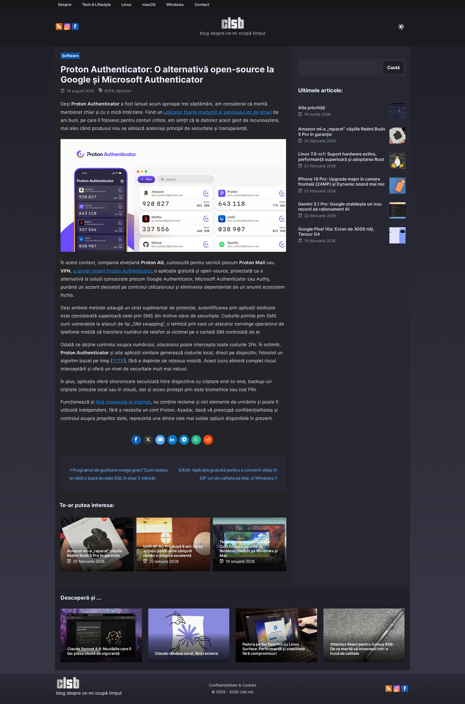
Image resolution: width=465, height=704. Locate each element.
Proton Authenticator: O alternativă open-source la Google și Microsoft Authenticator (167, 74)
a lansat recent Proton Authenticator (112, 271)
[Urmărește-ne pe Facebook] (75, 26)
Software (70, 55)
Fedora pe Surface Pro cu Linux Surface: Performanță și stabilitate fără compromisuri (273, 649)
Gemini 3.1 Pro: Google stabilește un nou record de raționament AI (340, 206)
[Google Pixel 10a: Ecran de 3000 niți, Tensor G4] (397, 235)
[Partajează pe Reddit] (208, 440)
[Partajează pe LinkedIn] (172, 440)
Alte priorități (311, 107)
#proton (123, 90)
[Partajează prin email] (160, 440)
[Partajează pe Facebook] (136, 440)
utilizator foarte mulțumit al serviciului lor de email (218, 112)
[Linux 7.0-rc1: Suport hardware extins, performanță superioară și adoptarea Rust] (397, 160)
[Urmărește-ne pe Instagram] (67, 26)
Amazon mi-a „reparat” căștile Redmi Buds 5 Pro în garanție (94, 553)
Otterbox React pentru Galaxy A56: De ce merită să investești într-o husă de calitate (362, 649)
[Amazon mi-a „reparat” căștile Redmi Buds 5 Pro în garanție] (397, 135)
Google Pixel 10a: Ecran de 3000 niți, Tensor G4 (336, 231)
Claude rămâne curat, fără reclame (186, 653)
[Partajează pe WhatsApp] (196, 440)
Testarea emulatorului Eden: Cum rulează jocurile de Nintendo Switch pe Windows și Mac (249, 548)
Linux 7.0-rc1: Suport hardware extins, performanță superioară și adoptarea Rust (341, 156)
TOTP (118, 360)
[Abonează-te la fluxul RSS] (59, 26)
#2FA (109, 90)
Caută (393, 67)
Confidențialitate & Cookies (232, 685)
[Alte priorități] (397, 111)
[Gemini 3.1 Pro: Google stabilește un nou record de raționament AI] (397, 210)
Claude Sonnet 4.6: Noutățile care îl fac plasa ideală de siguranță (99, 651)
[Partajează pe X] (148, 440)
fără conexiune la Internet (123, 402)
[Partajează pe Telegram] (184, 440)
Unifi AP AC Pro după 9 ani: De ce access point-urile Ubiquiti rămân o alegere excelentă (173, 551)
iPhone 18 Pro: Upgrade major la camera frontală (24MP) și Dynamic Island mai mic (341, 181)
